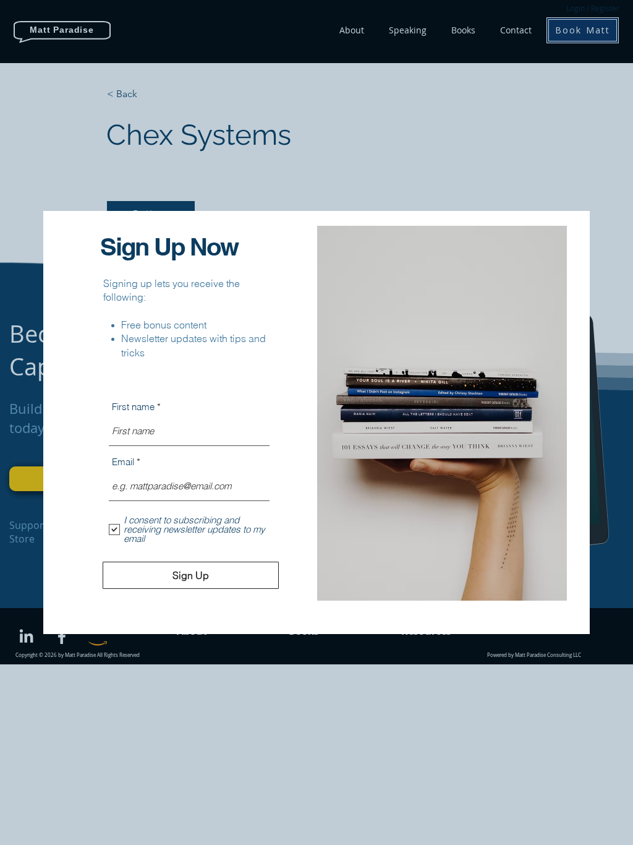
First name (133, 406)
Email (123, 461)
